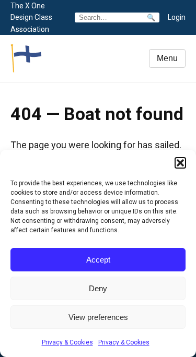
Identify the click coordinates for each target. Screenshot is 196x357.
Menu (167, 58)
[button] (180, 163)
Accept (98, 259)
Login (177, 17)
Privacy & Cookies (67, 342)
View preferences (98, 317)
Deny (98, 288)
